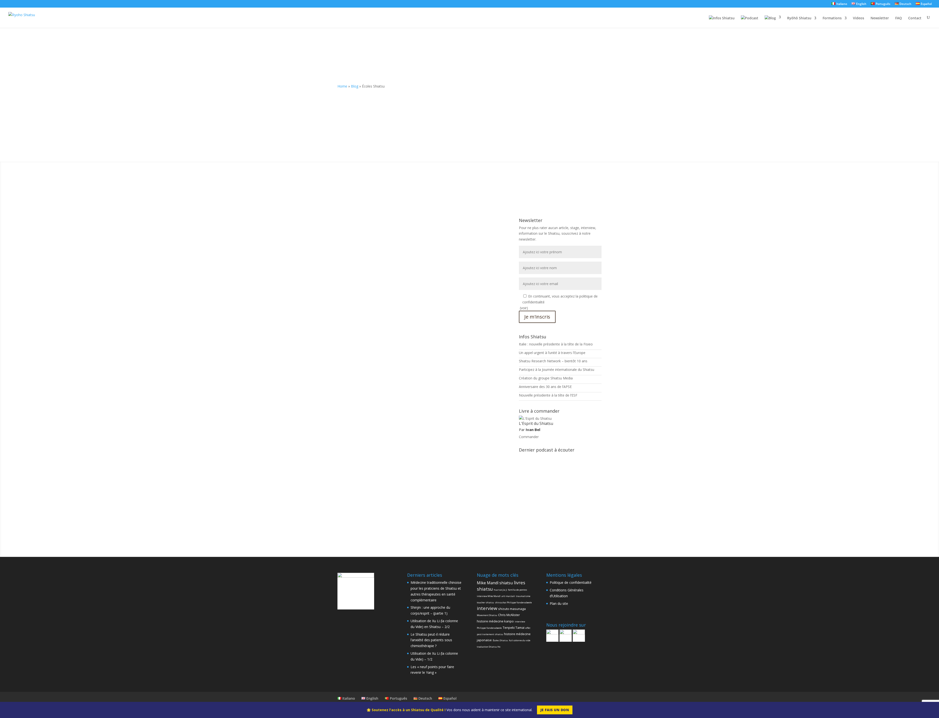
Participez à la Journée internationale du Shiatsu (556, 369)
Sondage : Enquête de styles (371, 297)
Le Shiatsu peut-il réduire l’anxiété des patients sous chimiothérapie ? (431, 640)
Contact (914, 18)
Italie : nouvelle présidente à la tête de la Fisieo (556, 344)
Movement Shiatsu (487, 615)
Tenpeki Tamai (514, 627)
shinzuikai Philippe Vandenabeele (513, 602)
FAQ (898, 18)
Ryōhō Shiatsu (799, 18)
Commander (529, 436)
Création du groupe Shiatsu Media (546, 378)
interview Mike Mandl (489, 596)
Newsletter (880, 18)
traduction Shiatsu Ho (488, 646)
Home (342, 86)
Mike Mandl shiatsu (495, 582)
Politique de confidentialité (571, 582)
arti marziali (508, 596)
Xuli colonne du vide (519, 640)
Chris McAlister (509, 615)
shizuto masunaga (512, 609)
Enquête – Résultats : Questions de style (384, 233)
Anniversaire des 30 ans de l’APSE (545, 386)
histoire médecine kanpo (495, 621)
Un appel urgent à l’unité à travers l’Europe (552, 352)
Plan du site (559, 603)
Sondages (430, 240)
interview (487, 608)
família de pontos (517, 589)
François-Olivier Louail (364, 240)
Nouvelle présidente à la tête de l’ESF (548, 395)
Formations (832, 18)
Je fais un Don (554, 709)
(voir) (524, 308)
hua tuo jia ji (500, 589)
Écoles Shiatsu (500, 640)
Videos (858, 18)
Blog (354, 86)
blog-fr (415, 240)
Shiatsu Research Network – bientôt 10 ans (553, 361)
